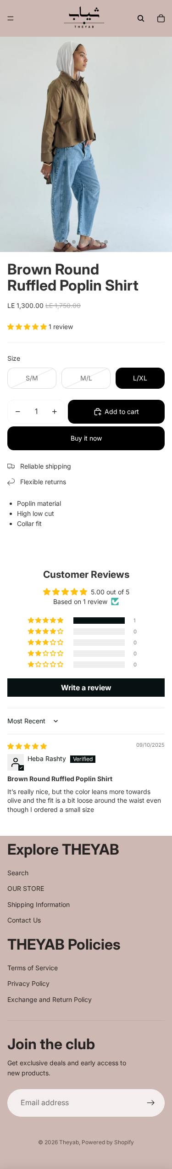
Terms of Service (32, 968)
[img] (27, 746)
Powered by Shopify (108, 1142)
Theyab (69, 1142)
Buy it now (86, 438)
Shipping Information (38, 904)
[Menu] (10, 18)
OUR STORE (25, 888)
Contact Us (24, 920)
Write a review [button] (86, 687)
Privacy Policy (28, 983)
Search (17, 873)
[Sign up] (151, 1103)
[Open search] (141, 18)
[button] (28, 326)
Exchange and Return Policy (49, 999)
